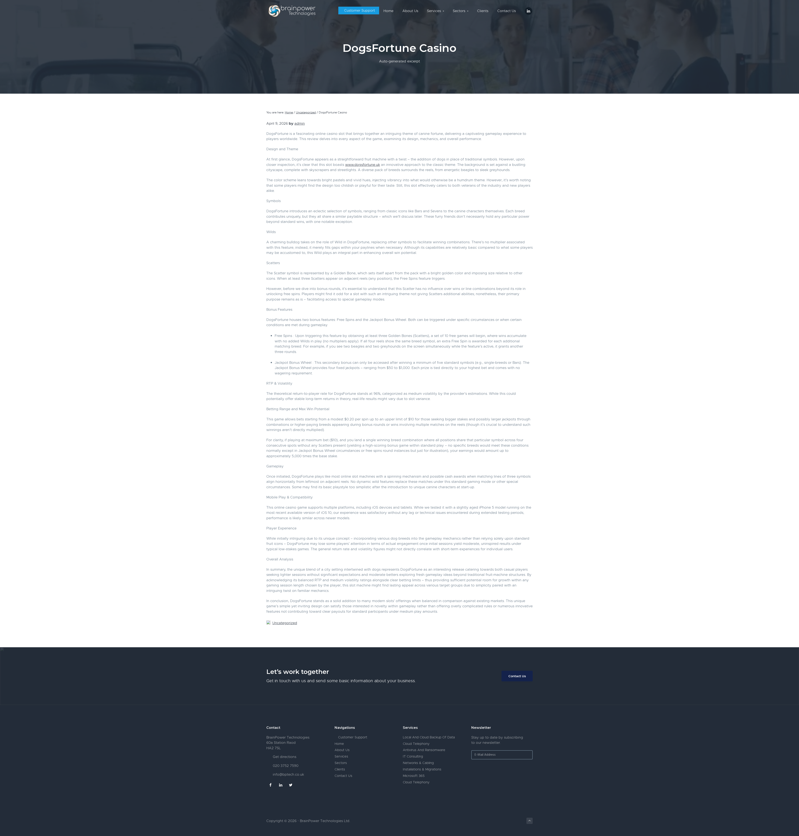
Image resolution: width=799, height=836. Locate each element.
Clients (340, 769)
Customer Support (352, 737)
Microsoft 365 (413, 776)
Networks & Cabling (418, 763)
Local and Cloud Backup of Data (429, 737)
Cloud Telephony (416, 744)
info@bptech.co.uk (288, 774)
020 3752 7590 (285, 766)
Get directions (284, 757)
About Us (342, 750)
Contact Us (517, 676)
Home (339, 744)
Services (341, 756)
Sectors (341, 763)
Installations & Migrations (422, 769)
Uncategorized (284, 623)
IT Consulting (413, 756)
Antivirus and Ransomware (424, 750)
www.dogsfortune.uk (362, 165)
